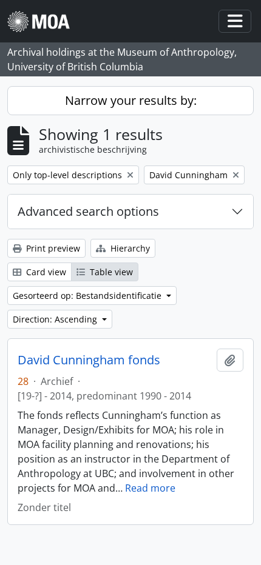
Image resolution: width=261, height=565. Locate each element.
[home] (43, 21)
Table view (110, 272)
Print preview (52, 248)
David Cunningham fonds (89, 360)
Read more (150, 488)
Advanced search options (88, 211)
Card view (45, 272)
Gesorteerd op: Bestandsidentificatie (88, 295)
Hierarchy (129, 248)
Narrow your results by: (131, 100)
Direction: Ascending (56, 319)
